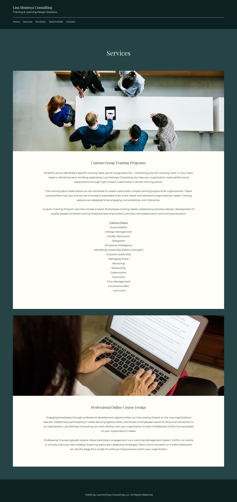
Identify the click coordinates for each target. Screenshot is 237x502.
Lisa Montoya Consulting (32, 7)
